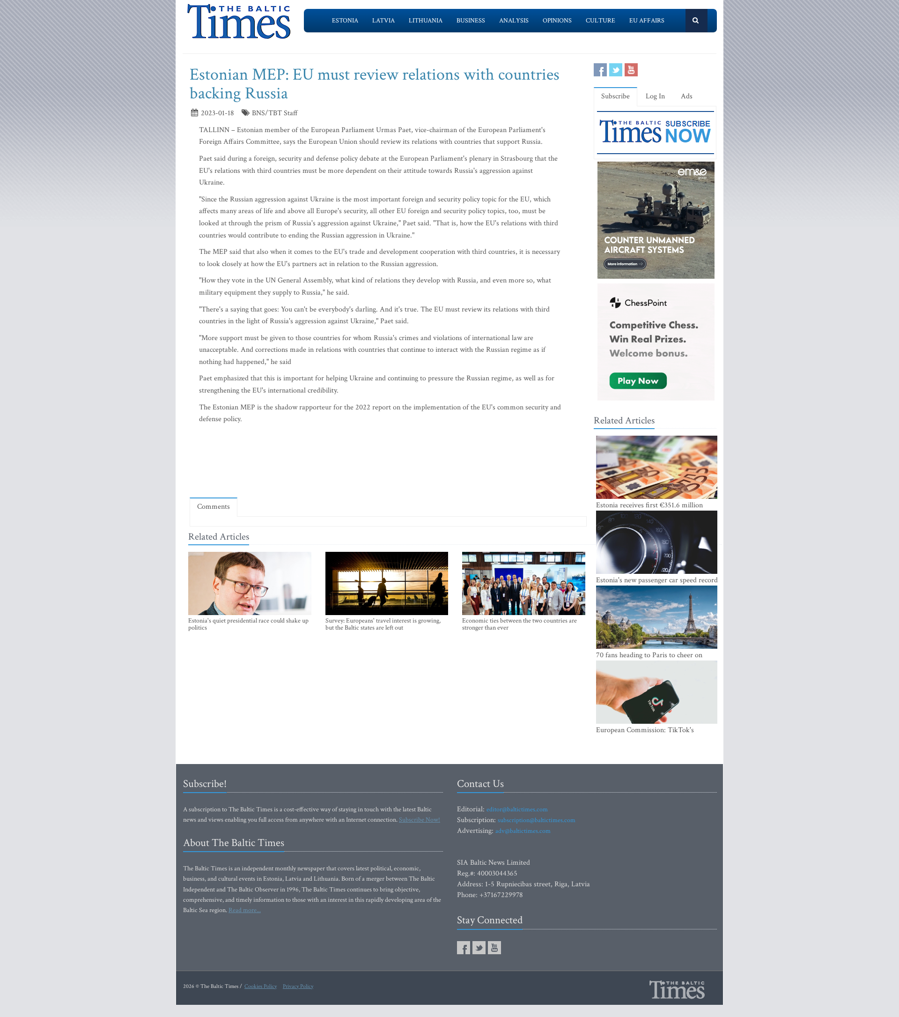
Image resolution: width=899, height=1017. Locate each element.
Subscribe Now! (419, 820)
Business (471, 20)
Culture (600, 20)
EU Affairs (646, 20)
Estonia (345, 20)
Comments (213, 507)
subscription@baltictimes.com (536, 820)
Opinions (557, 20)
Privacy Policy (298, 986)
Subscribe (615, 96)
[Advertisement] (388, 463)
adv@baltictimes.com (523, 831)
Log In (655, 96)
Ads (687, 96)
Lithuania (425, 20)
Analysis (514, 20)
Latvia (383, 20)
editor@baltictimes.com (517, 809)
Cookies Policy (260, 986)
